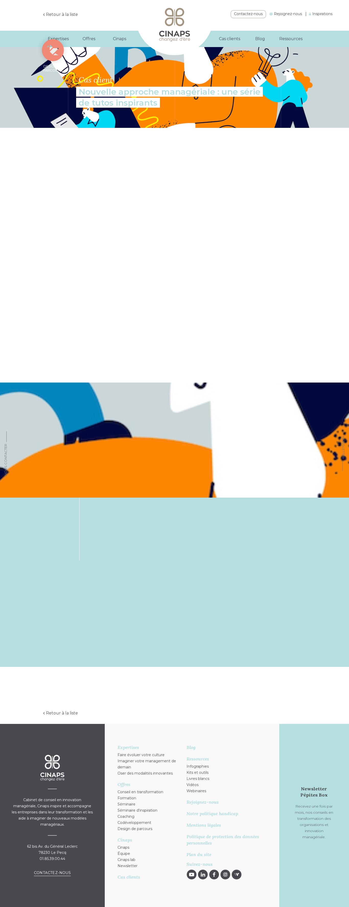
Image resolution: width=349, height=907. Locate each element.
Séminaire (126, 804)
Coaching (126, 816)
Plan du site (199, 854)
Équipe (124, 853)
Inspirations (321, 14)
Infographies (198, 766)
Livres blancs (198, 778)
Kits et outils (197, 772)
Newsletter (343, 447)
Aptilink (96, 274)
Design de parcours (135, 828)
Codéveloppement (134, 822)
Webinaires (196, 791)
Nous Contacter (6, 460)
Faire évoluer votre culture (141, 755)
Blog (260, 38)
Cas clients (229, 38)
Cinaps (123, 847)
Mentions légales (204, 825)
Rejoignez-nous (287, 14)
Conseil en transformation (140, 792)
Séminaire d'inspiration (137, 810)
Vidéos (193, 784)
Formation (127, 798)
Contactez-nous (248, 14)
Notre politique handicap (212, 813)
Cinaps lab (126, 859)
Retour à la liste (62, 14)
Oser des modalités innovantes (211, 709)
